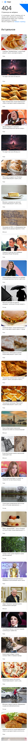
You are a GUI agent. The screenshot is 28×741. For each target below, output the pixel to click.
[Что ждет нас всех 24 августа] (14, 146)
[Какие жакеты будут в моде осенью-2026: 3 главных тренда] (14, 649)
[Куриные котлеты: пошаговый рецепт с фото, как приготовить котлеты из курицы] (14, 724)
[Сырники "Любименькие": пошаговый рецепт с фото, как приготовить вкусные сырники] (14, 46)
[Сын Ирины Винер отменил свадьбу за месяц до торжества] (14, 623)
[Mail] (5, 2)
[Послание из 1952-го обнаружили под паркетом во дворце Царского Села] (14, 222)
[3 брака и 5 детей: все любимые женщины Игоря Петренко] (14, 247)
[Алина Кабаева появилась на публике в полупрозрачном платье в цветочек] (14, 272)
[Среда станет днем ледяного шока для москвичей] (14, 548)
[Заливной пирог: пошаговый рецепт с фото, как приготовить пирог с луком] (14, 322)
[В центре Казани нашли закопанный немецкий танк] (14, 448)
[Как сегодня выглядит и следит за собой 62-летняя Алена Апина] (14, 473)
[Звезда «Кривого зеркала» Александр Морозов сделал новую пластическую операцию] (14, 121)
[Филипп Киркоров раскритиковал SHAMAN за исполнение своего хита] (14, 573)
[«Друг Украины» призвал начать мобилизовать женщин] (14, 598)
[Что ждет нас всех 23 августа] (14, 71)
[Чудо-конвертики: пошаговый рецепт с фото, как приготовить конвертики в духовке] (14, 96)
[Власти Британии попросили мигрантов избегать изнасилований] (14, 423)
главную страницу (19, 21)
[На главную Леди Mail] (8, 2)
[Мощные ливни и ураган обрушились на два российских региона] (14, 699)
